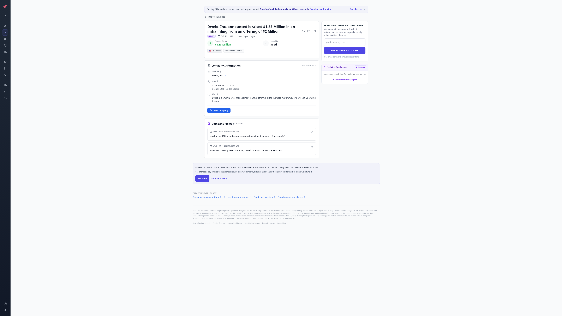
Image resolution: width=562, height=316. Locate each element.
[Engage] (5, 85)
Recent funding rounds (201, 223)
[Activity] (5, 75)
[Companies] (5, 39)
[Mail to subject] (309, 31)
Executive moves (268, 223)
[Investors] (5, 52)
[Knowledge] (5, 304)
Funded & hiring (219, 223)
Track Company (220, 110)
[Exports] (5, 98)
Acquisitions (281, 223)
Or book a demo (219, 178)
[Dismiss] (364, 9)
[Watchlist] (5, 62)
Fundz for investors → (264, 197)
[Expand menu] (5, 15)
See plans (202, 178)
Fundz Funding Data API (261, 218)
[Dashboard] (5, 26)
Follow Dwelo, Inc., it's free (344, 50)
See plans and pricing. (321, 9)
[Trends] (5, 91)
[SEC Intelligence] (5, 45)
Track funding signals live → (291, 197)
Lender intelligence (235, 223)
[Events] (5, 32)
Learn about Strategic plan (346, 79)
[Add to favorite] (303, 31)
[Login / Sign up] (5, 310)
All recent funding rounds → (238, 197)
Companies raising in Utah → (207, 197)
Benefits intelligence (252, 223)
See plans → (356, 9)
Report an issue (309, 65)
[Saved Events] (5, 68)
